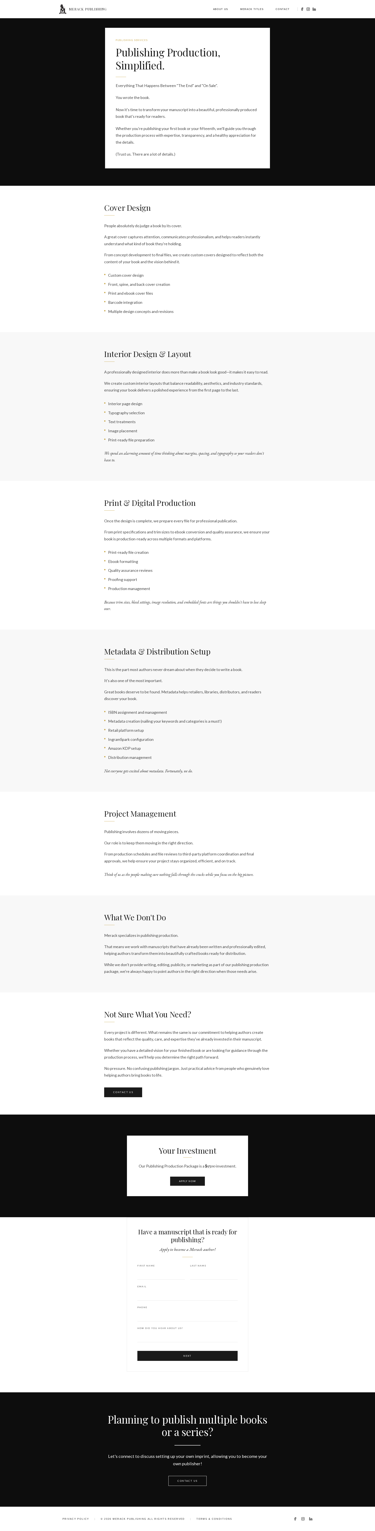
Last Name (198, 1265)
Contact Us (123, 1092)
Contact (283, 9)
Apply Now (187, 1181)
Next (187, 1355)
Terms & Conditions (214, 1519)
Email (141, 1286)
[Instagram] (308, 9)
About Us (220, 9)
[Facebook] (302, 9)
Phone (142, 1307)
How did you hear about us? (160, 1328)
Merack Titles (251, 9)
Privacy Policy (75, 1519)
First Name (146, 1265)
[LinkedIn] (314, 9)
